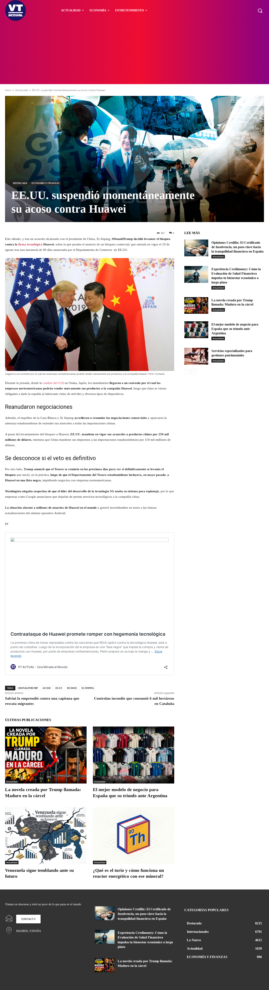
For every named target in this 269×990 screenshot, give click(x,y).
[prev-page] (187, 371)
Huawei (72, 688)
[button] (260, 11)
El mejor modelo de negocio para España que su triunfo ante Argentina (234, 329)
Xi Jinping (87, 688)
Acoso (46, 688)
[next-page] (193, 371)
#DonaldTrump (28, 688)
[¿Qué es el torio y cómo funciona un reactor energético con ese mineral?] (133, 835)
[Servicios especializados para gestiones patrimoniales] (196, 356)
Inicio (8, 90)
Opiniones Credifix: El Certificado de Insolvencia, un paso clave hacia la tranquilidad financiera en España (237, 247)
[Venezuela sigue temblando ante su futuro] (46, 835)
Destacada (21, 90)
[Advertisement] (134, 52)
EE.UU (58, 688)
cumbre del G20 (53, 383)
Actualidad (11, 781)
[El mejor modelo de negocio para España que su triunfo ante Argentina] (133, 755)
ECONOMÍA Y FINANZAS (45, 183)
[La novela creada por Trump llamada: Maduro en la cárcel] (46, 755)
